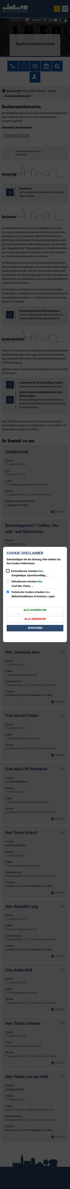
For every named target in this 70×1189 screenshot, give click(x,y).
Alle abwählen (35, 619)
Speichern (35, 628)
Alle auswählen (35, 610)
